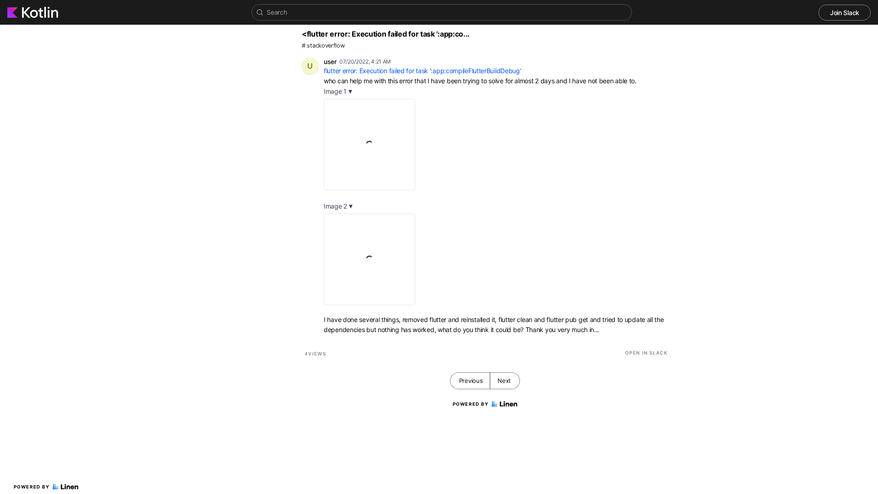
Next (504, 380)
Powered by (32, 486)
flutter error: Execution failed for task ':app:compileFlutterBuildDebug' (422, 71)
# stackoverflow (323, 45)
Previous (471, 380)
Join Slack (844, 12)
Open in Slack (646, 352)
